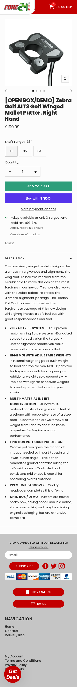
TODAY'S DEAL (13, 2)
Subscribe (24, 566)
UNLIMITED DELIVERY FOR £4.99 (18, 2)
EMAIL (41, 604)
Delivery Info (14, 635)
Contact (11, 630)
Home (9, 626)
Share (9, 242)
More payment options (38, 209)
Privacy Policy (16, 664)
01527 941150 (41, 592)
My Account (14, 656)
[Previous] (6, 91)
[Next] (70, 91)
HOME (7, 2)
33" (11, 151)
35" (25, 151)
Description (15, 258)
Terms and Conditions (23, 660)
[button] (12, 674)
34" (39, 151)
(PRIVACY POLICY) (38, 547)
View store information (25, 234)
